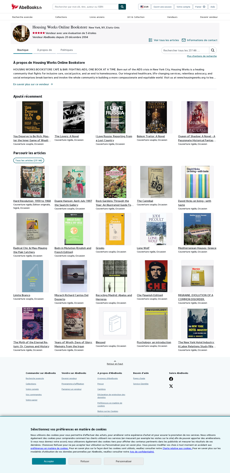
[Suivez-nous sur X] (171, 386)
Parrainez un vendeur (71, 389)
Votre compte (183, 6)
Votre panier (31, 400)
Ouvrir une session (163, 6)
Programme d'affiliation (73, 383)
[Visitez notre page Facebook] (171, 379)
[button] (213, 50)
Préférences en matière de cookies (109, 404)
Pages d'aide (139, 378)
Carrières (101, 389)
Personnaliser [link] (124, 461)
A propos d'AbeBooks (107, 378)
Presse (100, 383)
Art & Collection (135, 16)
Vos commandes (34, 394)
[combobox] (85, 7)
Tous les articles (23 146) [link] (28, 160)
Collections (61, 16)
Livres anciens (97, 16)
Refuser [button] (84, 461)
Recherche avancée (22, 16)
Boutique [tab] (22, 50)
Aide (212, 6)
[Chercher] (122, 7)
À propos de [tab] (44, 50)
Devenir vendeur (209, 16)
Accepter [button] (49, 461)
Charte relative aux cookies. (177, 448)
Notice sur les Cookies (107, 411)
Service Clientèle (141, 383)
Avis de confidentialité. (142, 451)
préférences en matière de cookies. (50, 448)
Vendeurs (172, 16)
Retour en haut (115, 363)
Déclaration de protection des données (111, 396)
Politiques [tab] (67, 50)
